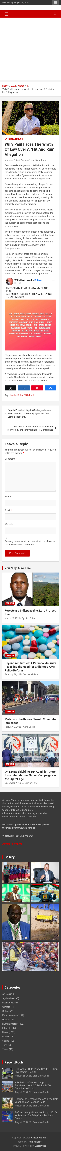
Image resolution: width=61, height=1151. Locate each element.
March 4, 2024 (12, 160)
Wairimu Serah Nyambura (33, 160)
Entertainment (14, 139)
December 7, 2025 (14, 783)
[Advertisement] (30, 49)
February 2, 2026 (13, 727)
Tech (4, 1045)
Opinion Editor (29, 618)
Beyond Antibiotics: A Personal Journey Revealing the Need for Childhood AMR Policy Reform (30, 666)
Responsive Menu (55, 2)
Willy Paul (29, 395)
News (5, 1032)
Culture (6, 1011)
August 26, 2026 (23, 1075)
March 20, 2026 (12, 618)
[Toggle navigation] (6, 14)
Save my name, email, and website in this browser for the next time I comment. (30, 543)
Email (8, 510)
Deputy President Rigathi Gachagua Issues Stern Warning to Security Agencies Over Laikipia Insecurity (29, 413)
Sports (5, 1040)
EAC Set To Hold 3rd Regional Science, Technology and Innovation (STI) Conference (30, 428)
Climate (6, 1006)
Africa (5, 994)
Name (9, 496)
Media (13, 395)
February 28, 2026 (13, 674)
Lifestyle (6, 1028)
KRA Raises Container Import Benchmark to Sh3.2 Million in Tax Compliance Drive (33, 1085)
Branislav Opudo (41, 1075)
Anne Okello (29, 727)
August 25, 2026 (23, 1105)
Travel (5, 1049)
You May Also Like (18, 568)
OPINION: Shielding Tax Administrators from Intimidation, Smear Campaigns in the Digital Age (30, 775)
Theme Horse (35, 1141)
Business (7, 1002)
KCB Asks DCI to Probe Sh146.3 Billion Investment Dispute (36, 1071)
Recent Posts (14, 1062)
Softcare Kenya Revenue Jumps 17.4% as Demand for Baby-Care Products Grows (36, 1115)
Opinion (10, 603)
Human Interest (10, 1023)
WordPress (40, 1145)
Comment (11, 458)
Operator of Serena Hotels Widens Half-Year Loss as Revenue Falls (37, 1100)
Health (5, 1019)
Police (20, 395)
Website (9, 524)
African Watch (38, 1137)
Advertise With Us (12, 843)
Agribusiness (9, 998)
